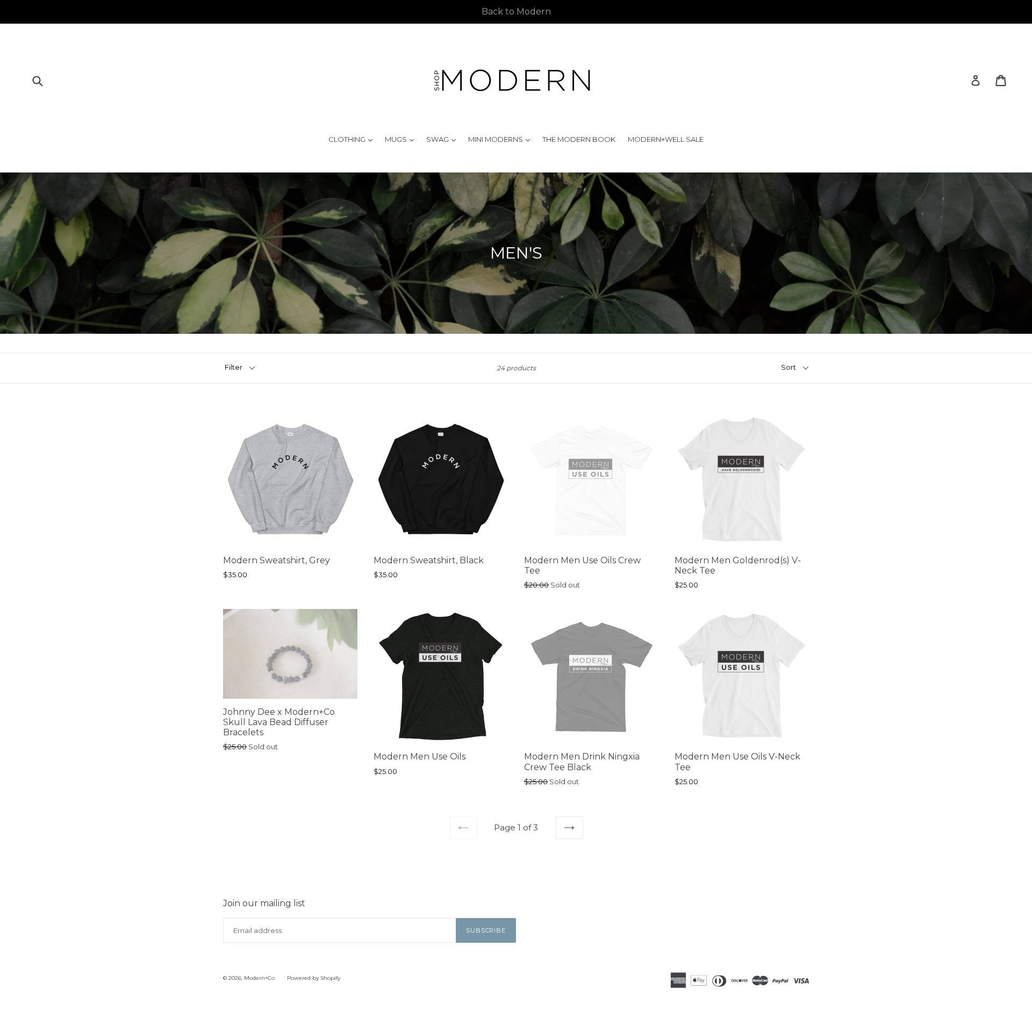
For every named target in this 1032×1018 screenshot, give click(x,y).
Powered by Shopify (313, 977)
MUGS (402, 139)
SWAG (443, 139)
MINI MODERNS (501, 139)
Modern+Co (259, 977)
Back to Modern (516, 11)
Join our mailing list (264, 903)
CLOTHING (353, 139)
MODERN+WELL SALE (666, 139)
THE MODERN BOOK (578, 139)
